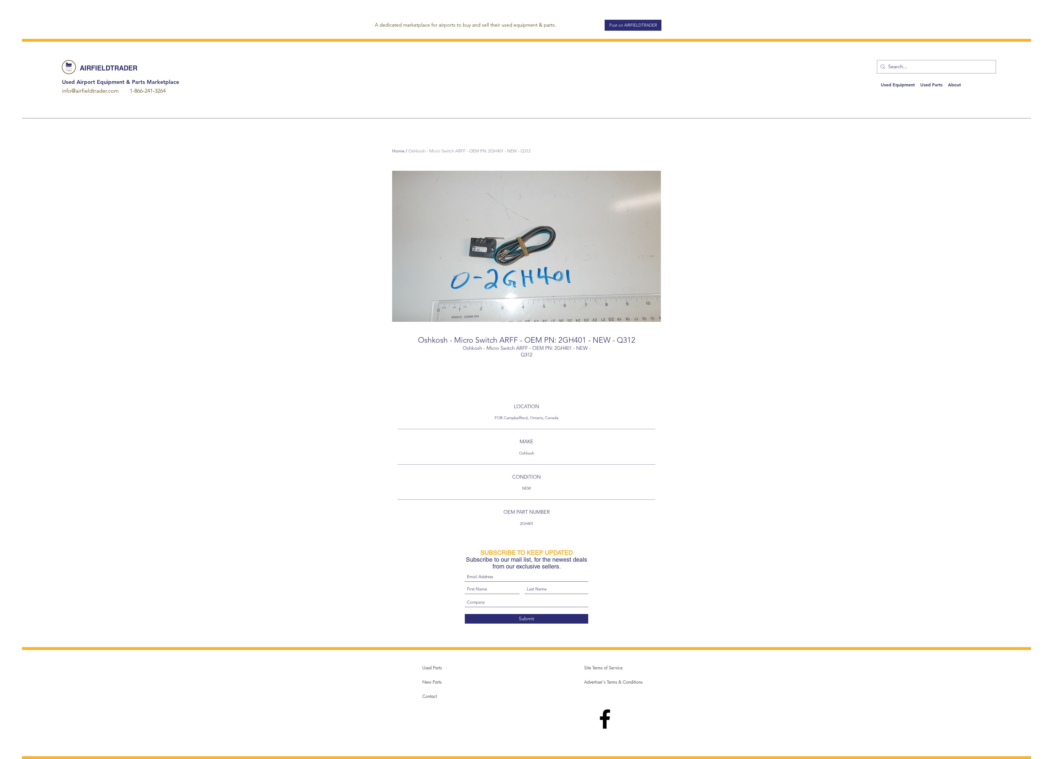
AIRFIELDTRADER (108, 68)
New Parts (431, 682)
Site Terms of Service (603, 668)
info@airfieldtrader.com (90, 90)
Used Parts (432, 668)
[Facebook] (605, 719)
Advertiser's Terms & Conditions (613, 682)
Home (398, 150)
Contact (429, 696)
